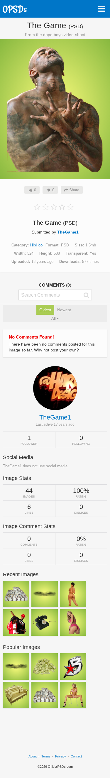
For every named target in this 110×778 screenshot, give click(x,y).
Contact (76, 756)
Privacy (60, 756)
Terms (45, 756)
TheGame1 (68, 232)
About (32, 756)
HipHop (36, 245)
